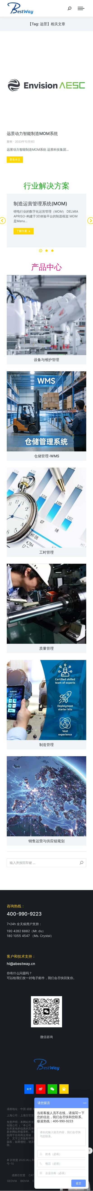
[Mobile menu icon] (81, 8)
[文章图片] (46, 315)
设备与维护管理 (46, 359)
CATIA (33, 1175)
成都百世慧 (18, 1175)
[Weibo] (40, 1089)
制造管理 (46, 744)
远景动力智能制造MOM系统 (32, 133)
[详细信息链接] (46, 85)
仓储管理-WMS (46, 456)
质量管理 (46, 648)
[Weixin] (52, 1089)
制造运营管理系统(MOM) (40, 203)
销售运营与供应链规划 (46, 841)
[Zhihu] (29, 1089)
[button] (41, 250)
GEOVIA (12, 1181)
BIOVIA (24, 1181)
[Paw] (64, 1089)
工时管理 (46, 552)
